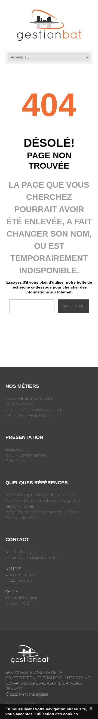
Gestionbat (14, 449)
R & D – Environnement (25, 455)
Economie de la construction (29, 398)
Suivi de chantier (19, 404)
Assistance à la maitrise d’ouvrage (34, 410)
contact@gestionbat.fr (37, 557)
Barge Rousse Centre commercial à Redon (42, 512)
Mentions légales (33, 694)
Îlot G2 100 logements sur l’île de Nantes (39, 495)
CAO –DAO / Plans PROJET (29, 415)
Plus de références (21, 518)
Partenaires (15, 461)
